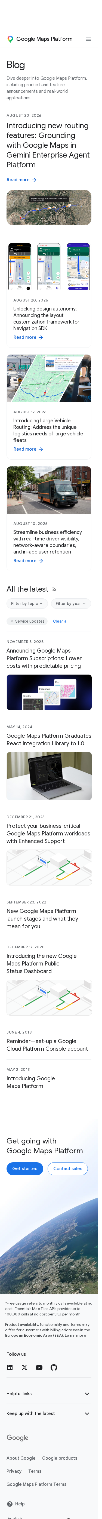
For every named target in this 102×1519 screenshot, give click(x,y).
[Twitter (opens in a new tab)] (24, 1367)
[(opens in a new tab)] (18, 1438)
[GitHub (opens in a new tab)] (54, 1367)
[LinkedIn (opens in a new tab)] (10, 1367)
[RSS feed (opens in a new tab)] (54, 589)
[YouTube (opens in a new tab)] (39, 1367)
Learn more (75, 1335)
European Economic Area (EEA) (34, 1335)
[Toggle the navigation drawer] (88, 39)
